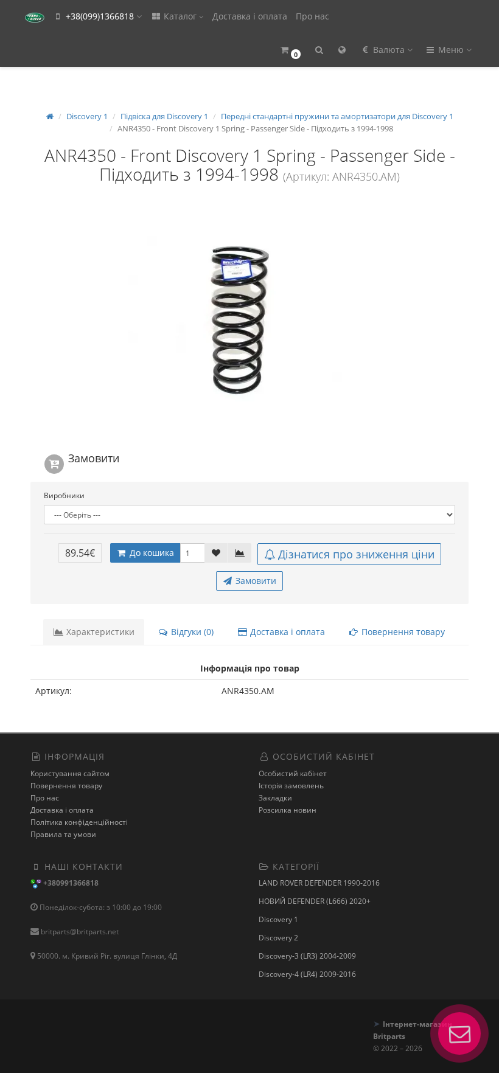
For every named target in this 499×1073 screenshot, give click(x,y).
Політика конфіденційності (79, 822)
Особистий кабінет (293, 773)
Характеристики (99, 631)
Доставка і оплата (249, 16)
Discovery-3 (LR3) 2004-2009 (307, 956)
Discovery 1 (278, 919)
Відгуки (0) (191, 631)
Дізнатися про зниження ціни (356, 554)
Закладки (275, 798)
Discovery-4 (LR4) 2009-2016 (307, 974)
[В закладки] (216, 553)
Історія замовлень (291, 785)
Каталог (180, 16)
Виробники (64, 495)
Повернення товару (402, 631)
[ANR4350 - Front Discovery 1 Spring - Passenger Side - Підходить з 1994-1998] (249, 318)
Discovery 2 (278, 937)
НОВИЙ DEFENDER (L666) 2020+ (315, 901)
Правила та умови (63, 834)
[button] (290, 50)
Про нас (312, 16)
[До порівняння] (239, 553)
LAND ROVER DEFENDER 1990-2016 (319, 883)
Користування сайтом (70, 773)
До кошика (150, 552)
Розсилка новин (287, 810)
